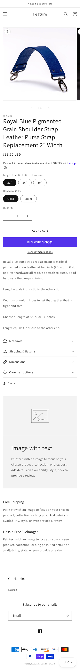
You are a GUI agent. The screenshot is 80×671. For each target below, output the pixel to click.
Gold (10, 199)
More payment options (40, 251)
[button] (5, 14)
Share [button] (11, 383)
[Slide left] (30, 108)
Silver (28, 199)
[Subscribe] (67, 616)
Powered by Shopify (47, 664)
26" (25, 182)
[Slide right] (49, 108)
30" (40, 182)
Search (12, 589)
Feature (34, 664)
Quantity (8, 208)
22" (9, 182)
